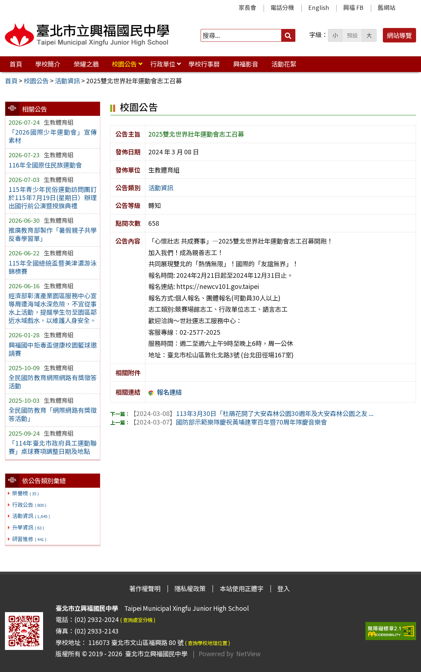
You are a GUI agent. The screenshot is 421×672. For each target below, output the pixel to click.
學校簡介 (47, 63)
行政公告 (29, 504)
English (318, 7)
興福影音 (245, 63)
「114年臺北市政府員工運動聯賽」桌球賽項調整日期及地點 (53, 447)
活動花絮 (283, 63)
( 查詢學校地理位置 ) (207, 642)
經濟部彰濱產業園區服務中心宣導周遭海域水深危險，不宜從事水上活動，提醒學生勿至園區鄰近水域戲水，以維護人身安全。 (53, 308)
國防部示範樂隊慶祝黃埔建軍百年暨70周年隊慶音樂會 (228, 421)
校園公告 (124, 63)
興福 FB (353, 7)
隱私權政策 (190, 588)
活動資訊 (31, 516)
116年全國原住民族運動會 (45, 164)
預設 (352, 35)
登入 (283, 588)
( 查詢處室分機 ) (138, 619)
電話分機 (282, 7)
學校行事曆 (204, 63)
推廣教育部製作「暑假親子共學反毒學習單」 (53, 234)
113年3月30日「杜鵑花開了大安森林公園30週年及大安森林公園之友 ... (252, 413)
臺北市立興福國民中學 (154, 653)
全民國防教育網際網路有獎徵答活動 (53, 381)
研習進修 (29, 539)
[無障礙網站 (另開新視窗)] (390, 631)
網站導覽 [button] (399, 35)
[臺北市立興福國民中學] (87, 35)
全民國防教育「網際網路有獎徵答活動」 (53, 414)
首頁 (16, 63)
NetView (248, 653)
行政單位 (162, 63)
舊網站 (386, 7)
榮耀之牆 (86, 63)
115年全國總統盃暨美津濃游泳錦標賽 (53, 267)
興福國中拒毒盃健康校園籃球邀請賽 (53, 349)
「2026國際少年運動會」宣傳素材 (53, 136)
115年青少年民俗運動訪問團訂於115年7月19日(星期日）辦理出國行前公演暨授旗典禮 (53, 197)
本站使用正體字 (241, 588)
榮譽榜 (25, 493)
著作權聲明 (145, 588)
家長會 (247, 7)
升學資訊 (28, 527)
